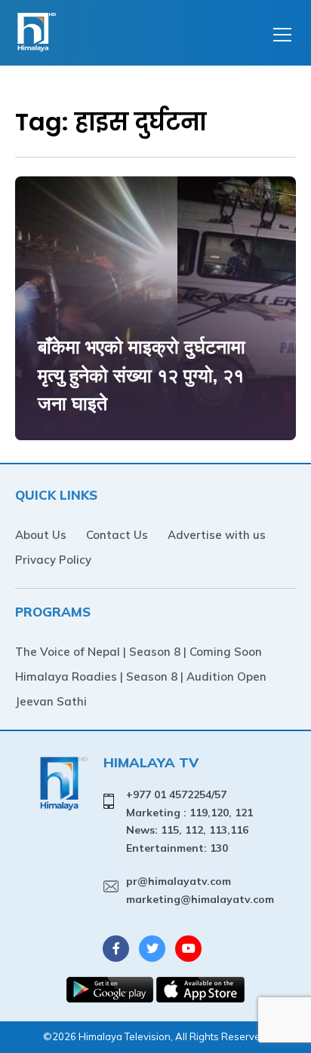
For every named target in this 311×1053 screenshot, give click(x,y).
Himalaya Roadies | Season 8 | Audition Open (140, 676)
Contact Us (117, 535)
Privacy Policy (53, 560)
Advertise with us (217, 535)
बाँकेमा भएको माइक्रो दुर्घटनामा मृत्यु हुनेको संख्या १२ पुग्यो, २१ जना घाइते (141, 375)
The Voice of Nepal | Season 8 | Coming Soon (138, 651)
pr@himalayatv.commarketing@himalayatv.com (200, 890)
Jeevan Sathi (51, 701)
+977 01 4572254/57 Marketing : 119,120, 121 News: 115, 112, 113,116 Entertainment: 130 (189, 821)
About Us (40, 535)
